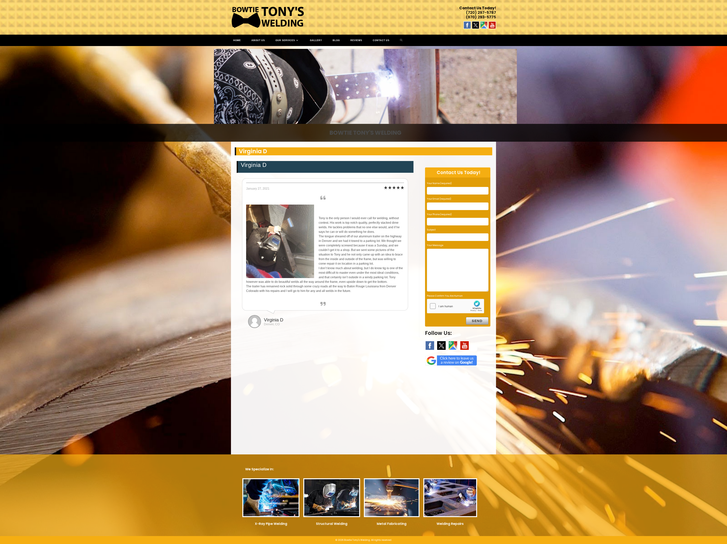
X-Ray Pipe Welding (271, 523)
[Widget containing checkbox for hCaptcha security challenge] (455, 306)
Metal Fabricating (391, 523)
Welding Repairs (450, 523)
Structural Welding (331, 523)
